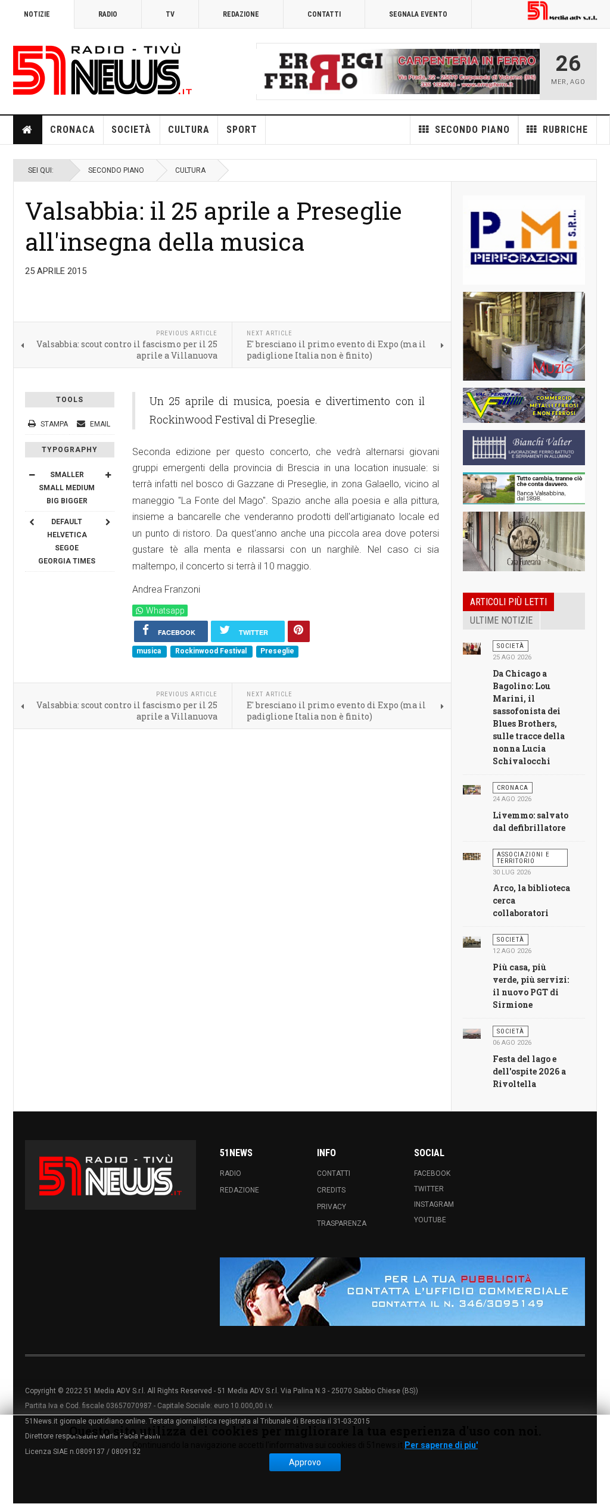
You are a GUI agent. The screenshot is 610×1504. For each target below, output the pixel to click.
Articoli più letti (508, 602)
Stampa (54, 424)
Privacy (331, 1207)
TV (170, 14)
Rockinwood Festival (211, 651)
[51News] (102, 69)
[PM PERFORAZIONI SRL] (524, 240)
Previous (268, 71)
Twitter (429, 1189)
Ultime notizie (501, 620)
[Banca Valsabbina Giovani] (524, 488)
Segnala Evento (418, 14)
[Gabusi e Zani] (524, 541)
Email (99, 424)
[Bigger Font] (107, 474)
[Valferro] (524, 405)
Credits (331, 1190)
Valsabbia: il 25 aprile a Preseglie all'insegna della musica (213, 225)
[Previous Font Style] (31, 521)
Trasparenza (341, 1223)
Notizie (37, 14)
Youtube (430, 1220)
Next (527, 71)
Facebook (432, 1173)
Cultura (189, 129)
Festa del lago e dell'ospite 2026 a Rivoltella (529, 1071)
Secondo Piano (116, 170)
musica (149, 651)
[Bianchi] (524, 447)
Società (131, 129)
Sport (241, 129)
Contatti (324, 14)
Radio (107, 14)
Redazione (241, 14)
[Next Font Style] (107, 521)
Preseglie (277, 651)
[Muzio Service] (524, 336)
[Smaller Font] (31, 474)
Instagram (434, 1204)
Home (28, 130)
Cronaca (72, 129)
